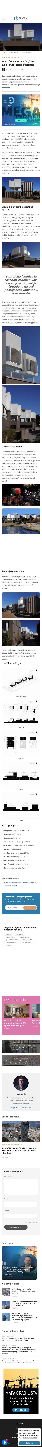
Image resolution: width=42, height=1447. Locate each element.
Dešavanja (18, 1043)
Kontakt (19, 1424)
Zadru (4, 136)
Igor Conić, (9, 69)
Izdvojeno (7, 1145)
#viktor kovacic (27, 942)
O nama (19, 1428)
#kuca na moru (28, 940)
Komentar (8, 1176)
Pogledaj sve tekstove (21, 1107)
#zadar (8, 945)
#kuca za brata (10, 942)
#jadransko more (11, 940)
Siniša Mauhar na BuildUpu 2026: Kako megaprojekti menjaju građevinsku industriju (19, 1270)
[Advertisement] (21, 553)
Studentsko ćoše (20, 1058)
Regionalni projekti (12, 57)
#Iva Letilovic (24, 937)
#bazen (7, 934)
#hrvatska (19, 934)
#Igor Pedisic (10, 937)
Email (6, 1211)
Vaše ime (7, 1199)
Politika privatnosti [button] (30, 1438)
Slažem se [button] (29, 1443)
